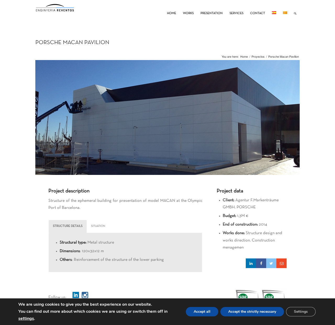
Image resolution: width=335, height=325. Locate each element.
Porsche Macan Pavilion (72, 42)
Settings (301, 311)
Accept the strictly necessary (252, 311)
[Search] (295, 9)
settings (26, 319)
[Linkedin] (251, 263)
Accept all (202, 311)
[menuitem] (172, 9)
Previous (39, 120)
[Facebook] (261, 263)
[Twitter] (271, 263)
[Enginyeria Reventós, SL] (55, 9)
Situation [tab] (98, 226)
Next (295, 120)
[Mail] (281, 263)
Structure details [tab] (67, 226)
